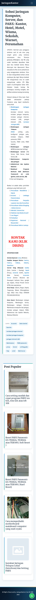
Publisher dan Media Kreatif (19, 213)
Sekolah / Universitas (17, 210)
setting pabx (24, 347)
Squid (27, 270)
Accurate (14, 324)
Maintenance (10, 343)
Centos (26, 260)
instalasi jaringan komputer (15, 335)
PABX (12, 132)
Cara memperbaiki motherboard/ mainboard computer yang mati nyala (16, 525)
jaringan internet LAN (13, 339)
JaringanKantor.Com (22, 592)
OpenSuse (10, 265)
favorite (9, 327)
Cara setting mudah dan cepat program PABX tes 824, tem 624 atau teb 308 (17, 399)
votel (13, 351)
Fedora (9, 263)
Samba (27, 268)
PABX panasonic (22, 343)
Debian (18, 263)
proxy (8, 347)
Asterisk (15, 273)
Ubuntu (26, 263)
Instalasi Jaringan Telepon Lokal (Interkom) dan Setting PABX (17, 567)
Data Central (23, 324)
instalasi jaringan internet (14, 331)
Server (15, 347)
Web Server (21, 351)
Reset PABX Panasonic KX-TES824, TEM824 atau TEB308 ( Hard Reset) (16, 483)
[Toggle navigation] (31, 3)
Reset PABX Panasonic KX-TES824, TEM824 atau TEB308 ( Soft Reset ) (17, 441)
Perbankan (14, 218)
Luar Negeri (14, 215)
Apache (26, 273)
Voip (8, 351)
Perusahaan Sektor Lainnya (19, 225)
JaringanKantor (10, 3)
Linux (19, 258)
